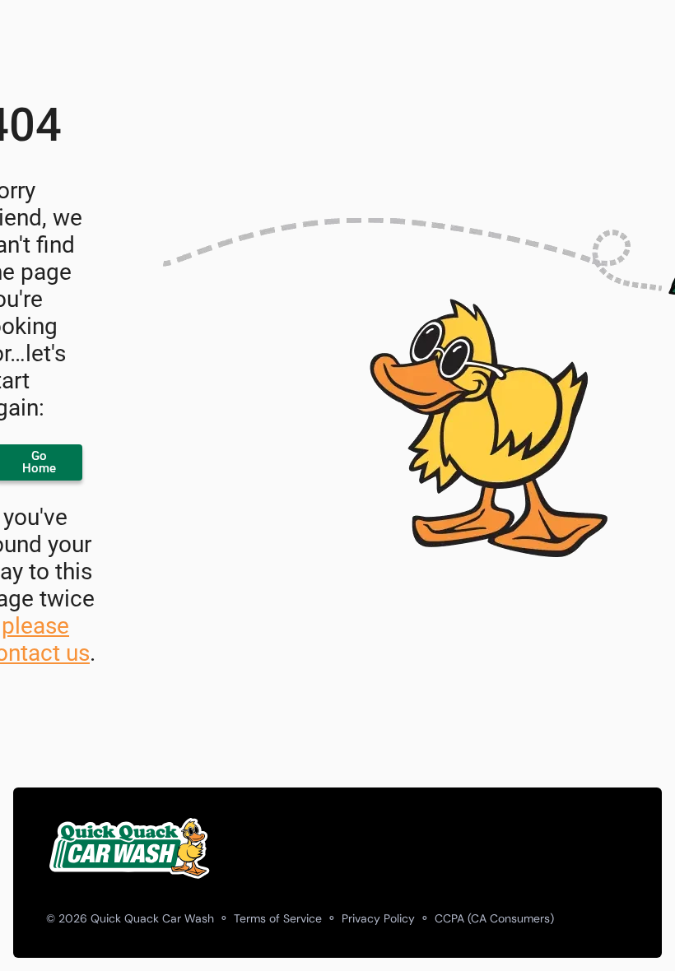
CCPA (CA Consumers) (494, 918)
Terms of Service (278, 918)
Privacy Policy (378, 918)
